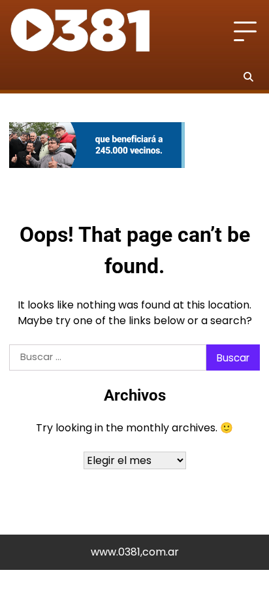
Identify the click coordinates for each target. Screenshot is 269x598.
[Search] (248, 76)
